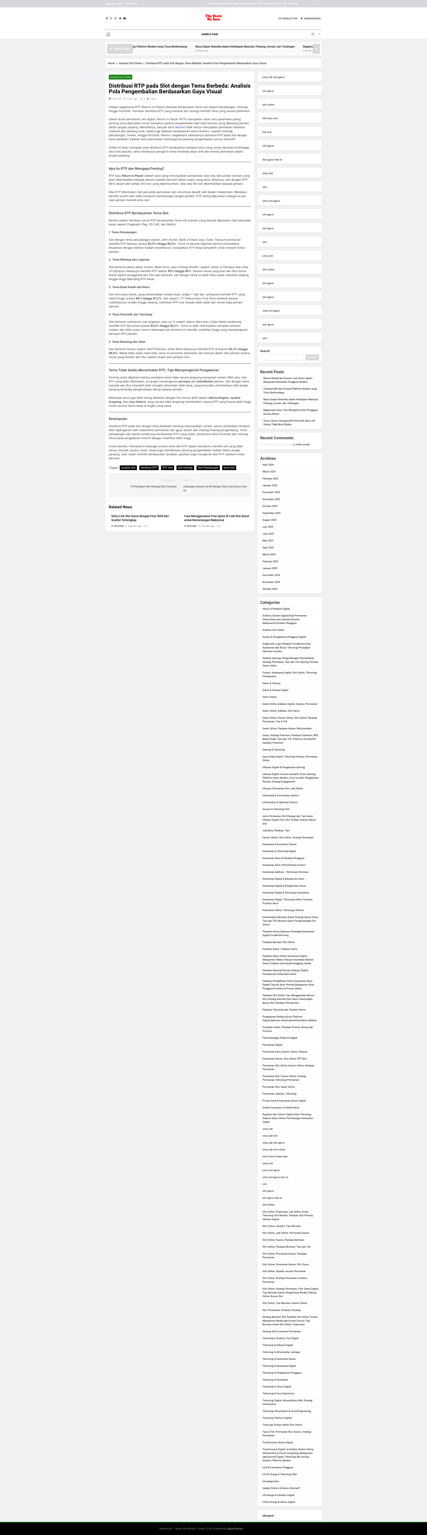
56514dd (116, 98)
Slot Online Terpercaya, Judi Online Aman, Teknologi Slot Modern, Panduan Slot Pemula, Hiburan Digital (288, 1215)
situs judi (268, 1128)
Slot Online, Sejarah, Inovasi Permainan (284, 1271)
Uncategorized (271, 1481)
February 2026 (270, 478)
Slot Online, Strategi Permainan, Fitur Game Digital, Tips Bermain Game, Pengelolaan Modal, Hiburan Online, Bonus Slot (291, 1292)
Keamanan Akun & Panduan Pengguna (283, 858)
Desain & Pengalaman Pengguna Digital (284, 636)
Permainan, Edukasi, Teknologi (280, 1093)
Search (265, 351)
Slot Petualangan (208, 467)
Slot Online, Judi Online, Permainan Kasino (286, 1232)
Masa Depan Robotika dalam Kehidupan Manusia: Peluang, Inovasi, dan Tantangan (187, 46)
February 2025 (270, 561)
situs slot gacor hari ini (275, 1177)
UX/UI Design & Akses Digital (279, 1501)
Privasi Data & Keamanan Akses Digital (284, 1100)
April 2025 (268, 547)
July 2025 (268, 526)
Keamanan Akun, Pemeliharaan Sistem (284, 865)
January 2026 (270, 485)
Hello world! (303, 444)
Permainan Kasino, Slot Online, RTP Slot (285, 1058)
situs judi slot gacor (274, 1142)
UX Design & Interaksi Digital (278, 1495)
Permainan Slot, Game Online (279, 1086)
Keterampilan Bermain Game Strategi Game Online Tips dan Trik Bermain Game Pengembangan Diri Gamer (290, 921)
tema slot (229, 467)
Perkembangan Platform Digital (280, 1037)
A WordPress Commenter (277, 444)
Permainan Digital (272, 1044)
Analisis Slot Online (120, 77)
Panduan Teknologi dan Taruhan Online (284, 1009)
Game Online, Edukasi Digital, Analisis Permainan (290, 703)
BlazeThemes (235, 1528)
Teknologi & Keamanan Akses (279, 1358)
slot (177, 127)
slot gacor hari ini (272, 1197)
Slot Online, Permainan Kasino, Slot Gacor (286, 1264)
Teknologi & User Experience (278, 1393)
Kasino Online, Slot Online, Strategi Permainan (288, 837)
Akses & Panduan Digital (276, 608)
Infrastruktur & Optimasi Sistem (280, 802)
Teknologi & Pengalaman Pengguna (282, 1372)
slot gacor (268, 91)
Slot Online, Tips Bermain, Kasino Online (285, 1303)
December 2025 (271, 492)
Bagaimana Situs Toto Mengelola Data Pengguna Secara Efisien (263, 3)
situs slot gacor (271, 200)
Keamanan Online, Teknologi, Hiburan (283, 910)
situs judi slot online (274, 1149)
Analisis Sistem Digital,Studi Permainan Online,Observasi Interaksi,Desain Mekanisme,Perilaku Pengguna (285, 619)
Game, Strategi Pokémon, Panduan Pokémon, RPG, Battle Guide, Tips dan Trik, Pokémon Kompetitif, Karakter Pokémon (291, 739)
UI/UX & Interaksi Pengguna (278, 1467)
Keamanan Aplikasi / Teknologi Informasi (286, 872)
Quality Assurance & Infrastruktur (281, 1107)
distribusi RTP (149, 467)
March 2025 (269, 554)
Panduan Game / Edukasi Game (280, 949)
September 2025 (272, 513)
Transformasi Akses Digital (278, 1442)
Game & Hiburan (272, 683)
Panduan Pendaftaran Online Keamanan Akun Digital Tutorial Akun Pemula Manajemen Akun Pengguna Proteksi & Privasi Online (288, 985)
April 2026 (268, 464)
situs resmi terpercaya (275, 1156)
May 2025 (268, 540)
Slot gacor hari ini (272, 159)
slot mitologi (185, 467)
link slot (267, 132)
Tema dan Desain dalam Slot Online (282, 1424)
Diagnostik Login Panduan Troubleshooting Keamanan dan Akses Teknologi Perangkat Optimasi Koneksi (286, 647)
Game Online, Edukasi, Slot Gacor (281, 710)
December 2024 (271, 575)
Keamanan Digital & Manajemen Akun (283, 878)
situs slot (268, 173)
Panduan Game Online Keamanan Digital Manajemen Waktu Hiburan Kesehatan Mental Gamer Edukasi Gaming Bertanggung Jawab (288, 960)
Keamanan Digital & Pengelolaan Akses (284, 885)
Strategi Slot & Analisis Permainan (282, 1331)
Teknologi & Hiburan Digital (278, 1345)
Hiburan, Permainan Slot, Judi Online (283, 788)
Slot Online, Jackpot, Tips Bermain (282, 1226)
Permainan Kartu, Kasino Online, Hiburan (285, 1051)
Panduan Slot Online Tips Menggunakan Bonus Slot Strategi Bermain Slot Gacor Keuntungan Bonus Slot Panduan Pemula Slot (288, 999)
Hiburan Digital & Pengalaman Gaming (284, 767)
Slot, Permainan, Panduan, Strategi (282, 1310)
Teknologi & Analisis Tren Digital (281, 1338)
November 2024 (271, 582)
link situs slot (270, 118)
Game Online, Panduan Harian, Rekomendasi (287, 728)
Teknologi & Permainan (275, 1379)
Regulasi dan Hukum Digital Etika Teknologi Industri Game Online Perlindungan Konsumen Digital (288, 1118)
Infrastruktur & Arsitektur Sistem (281, 795)
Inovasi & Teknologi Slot (276, 809)
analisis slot (128, 467)
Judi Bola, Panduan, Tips (276, 830)
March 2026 (269, 471)
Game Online (270, 696)
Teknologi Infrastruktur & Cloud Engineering (287, 1411)
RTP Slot (167, 467)
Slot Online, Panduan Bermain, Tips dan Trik (287, 1246)
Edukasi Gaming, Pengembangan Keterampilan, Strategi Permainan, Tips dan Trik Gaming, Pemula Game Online (290, 662)
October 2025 (270, 506)
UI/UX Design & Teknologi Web (280, 1474)
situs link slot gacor (274, 77)
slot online (268, 104)
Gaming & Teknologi (274, 749)
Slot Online (269, 1204)
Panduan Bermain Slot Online (279, 942)
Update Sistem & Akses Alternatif (281, 1488)
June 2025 (268, 533)
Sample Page (209, 34)
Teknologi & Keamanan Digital (279, 1365)
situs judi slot (270, 1135)
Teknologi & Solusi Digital (277, 1386)
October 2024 (270, 588)
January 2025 (270, 568)
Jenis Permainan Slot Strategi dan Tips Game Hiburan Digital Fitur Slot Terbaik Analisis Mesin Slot (289, 820)
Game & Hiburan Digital (275, 690)
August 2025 (269, 519)
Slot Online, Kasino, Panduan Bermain (283, 1239)
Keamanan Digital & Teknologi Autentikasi (286, 892)
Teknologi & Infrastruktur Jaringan (281, 1352)
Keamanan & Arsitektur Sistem (280, 844)
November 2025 (271, 499)
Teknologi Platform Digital (277, 1417)
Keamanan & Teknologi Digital (279, 851)
